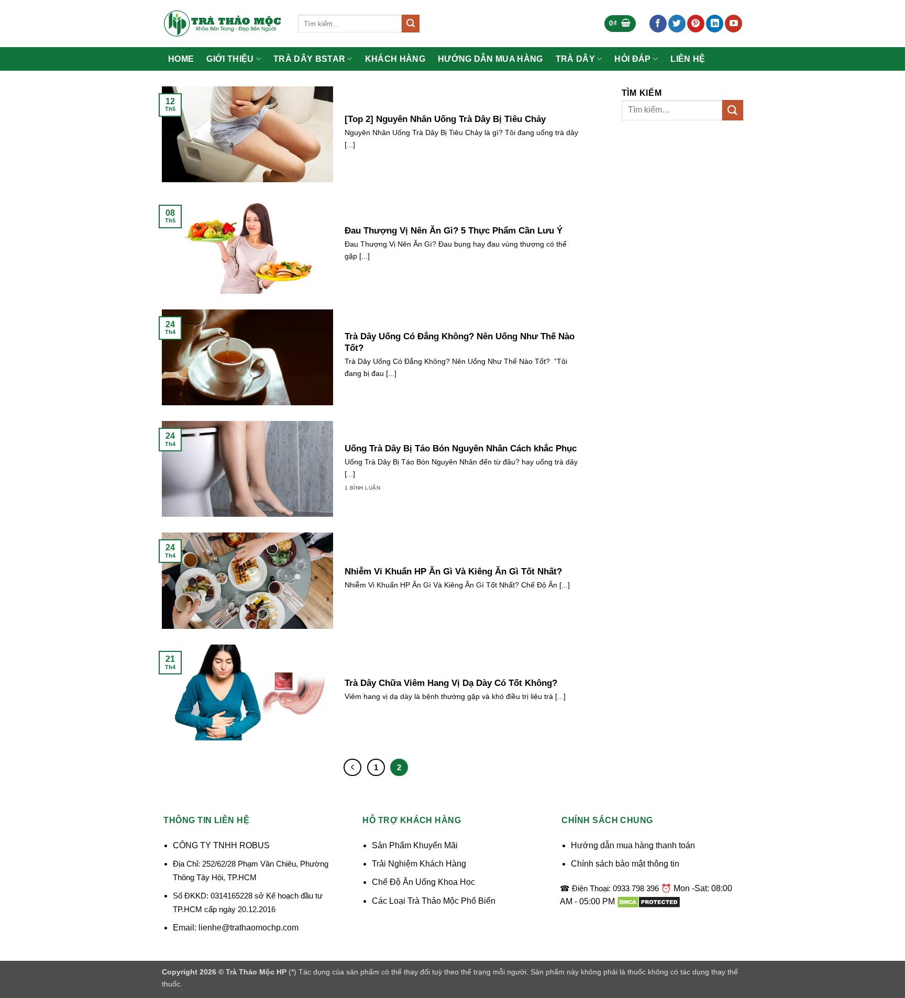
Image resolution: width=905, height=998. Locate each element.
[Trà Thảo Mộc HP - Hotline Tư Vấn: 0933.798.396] (222, 23)
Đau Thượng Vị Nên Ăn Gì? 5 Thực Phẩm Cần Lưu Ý (453, 231)
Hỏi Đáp (632, 58)
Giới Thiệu (229, 58)
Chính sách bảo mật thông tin (625, 863)
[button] (620, 23)
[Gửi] (411, 23)
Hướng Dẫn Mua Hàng (490, 59)
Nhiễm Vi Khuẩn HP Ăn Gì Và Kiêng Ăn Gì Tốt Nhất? (453, 571)
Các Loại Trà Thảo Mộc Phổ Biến (433, 900)
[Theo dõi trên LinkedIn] (714, 23)
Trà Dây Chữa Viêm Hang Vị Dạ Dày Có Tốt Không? (451, 683)
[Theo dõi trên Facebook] (658, 23)
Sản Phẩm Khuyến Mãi (415, 845)
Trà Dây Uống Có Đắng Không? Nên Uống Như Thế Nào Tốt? (460, 342)
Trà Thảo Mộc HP (256, 972)
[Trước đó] (352, 768)
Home (181, 59)
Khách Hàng (395, 59)
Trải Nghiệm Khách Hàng (419, 863)
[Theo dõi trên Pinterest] (695, 23)
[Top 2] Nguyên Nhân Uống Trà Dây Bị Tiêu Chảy (445, 119)
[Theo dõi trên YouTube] (733, 23)
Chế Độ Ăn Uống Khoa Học (423, 882)
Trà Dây (575, 58)
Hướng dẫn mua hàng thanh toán (633, 845)
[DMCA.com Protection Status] (648, 901)
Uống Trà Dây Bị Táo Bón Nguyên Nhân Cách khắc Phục (461, 448)
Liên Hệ (687, 59)
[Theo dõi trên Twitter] (677, 23)
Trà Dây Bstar (309, 58)
